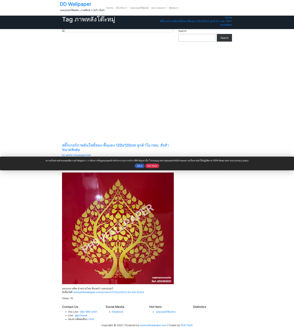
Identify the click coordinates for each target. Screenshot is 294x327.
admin (67, 155)
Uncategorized (82, 155)
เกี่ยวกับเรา (121, 7)
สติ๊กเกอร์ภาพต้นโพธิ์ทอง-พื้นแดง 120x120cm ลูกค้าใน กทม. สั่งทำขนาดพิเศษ (115, 147)
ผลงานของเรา (159, 7)
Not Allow (152, 166)
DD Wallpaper (75, 4)
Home (109, 7)
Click (91, 319)
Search (182, 30)
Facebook (117, 311)
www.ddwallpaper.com (153, 325)
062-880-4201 (88, 311)
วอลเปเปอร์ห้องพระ (165, 311)
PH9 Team (187, 325)
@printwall (81, 315)
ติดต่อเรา (174, 7)
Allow (139, 166)
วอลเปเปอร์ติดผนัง (139, 7)
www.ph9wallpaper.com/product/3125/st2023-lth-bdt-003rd (108, 292)
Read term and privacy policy (234, 160)
